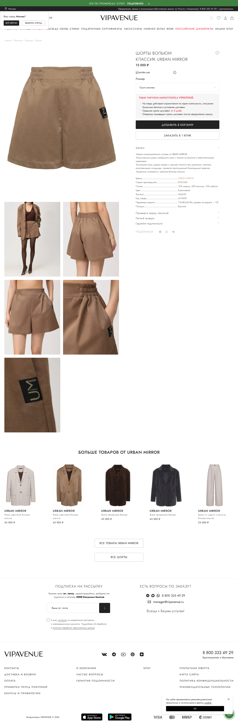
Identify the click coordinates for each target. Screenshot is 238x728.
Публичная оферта (194, 668)
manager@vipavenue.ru (168, 602)
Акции (220, 29)
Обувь (64, 29)
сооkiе (207, 702)
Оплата (10, 680)
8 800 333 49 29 (208, 8)
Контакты (11, 668)
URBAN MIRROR (186, 178)
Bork (170, 29)
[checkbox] (77, 624)
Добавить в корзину (178, 125)
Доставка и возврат (20, 674)
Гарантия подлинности (95, 680)
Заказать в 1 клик (177, 135)
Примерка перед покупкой (26, 687)
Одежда (52, 29)
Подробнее (135, 3)
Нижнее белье (154, 29)
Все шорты (119, 557)
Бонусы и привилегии (22, 693)
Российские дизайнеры (194, 29)
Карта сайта (189, 674)
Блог (230, 29)
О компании (86, 668)
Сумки (74, 29)
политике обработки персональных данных (74, 627)
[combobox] (177, 87)
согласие (62, 620)
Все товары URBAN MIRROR (119, 543)
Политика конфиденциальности (207, 680)
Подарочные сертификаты (101, 29)
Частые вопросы (89, 674)
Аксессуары (133, 29)
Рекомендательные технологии (205, 687)
